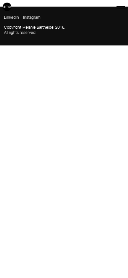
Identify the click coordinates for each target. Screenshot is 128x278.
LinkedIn (11, 17)
